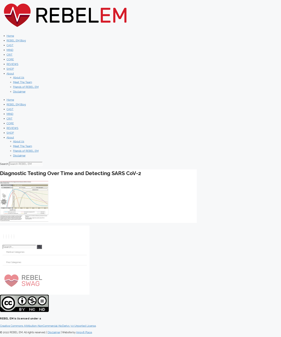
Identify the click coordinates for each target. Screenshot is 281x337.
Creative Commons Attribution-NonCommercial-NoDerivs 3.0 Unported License (48, 325)
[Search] (39, 247)
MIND (10, 50)
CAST (10, 45)
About (10, 73)
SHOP (10, 68)
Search (4, 163)
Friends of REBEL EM (26, 87)
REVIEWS (12, 64)
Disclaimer (19, 91)
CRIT (10, 54)
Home (10, 35)
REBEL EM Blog (16, 40)
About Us (18, 77)
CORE (10, 59)
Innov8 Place (84, 332)
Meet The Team (22, 82)
